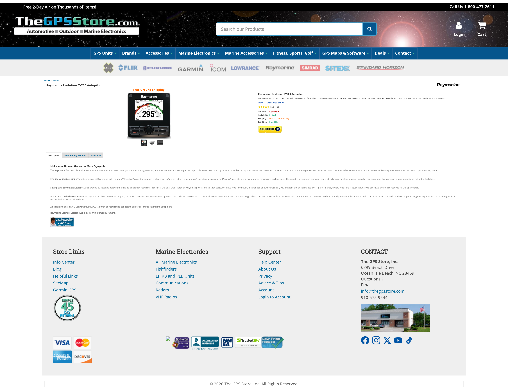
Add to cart (270, 129)
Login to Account (274, 297)
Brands (129, 53)
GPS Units (103, 53)
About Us (267, 269)
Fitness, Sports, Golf (293, 53)
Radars (162, 290)
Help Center (269, 262)
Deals (380, 53)
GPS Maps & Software (343, 53)
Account (266, 290)
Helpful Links (65, 276)
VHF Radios (166, 297)
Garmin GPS (64, 290)
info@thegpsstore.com (383, 291)
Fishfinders (166, 269)
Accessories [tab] (95, 155)
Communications (172, 283)
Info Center (64, 262)
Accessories (157, 53)
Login (459, 34)
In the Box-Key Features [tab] (75, 155)
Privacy (265, 276)
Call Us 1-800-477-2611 (472, 7)
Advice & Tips (271, 283)
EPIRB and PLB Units (175, 276)
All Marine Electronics (176, 262)
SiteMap (61, 283)
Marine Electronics (197, 53)
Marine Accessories (244, 53)
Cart (481, 34)
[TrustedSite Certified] (248, 342)
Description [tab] (53, 155)
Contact (403, 53)
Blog (57, 269)
